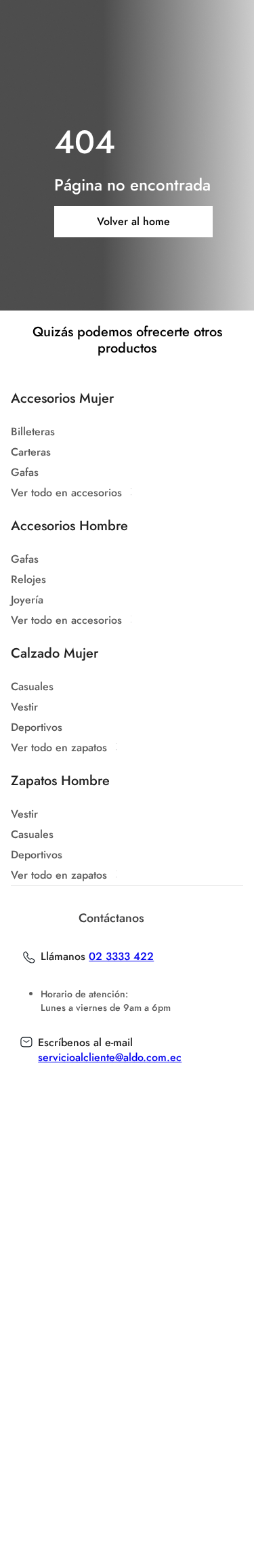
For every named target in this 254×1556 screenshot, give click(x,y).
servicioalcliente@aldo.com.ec (110, 1057)
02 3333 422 (121, 956)
